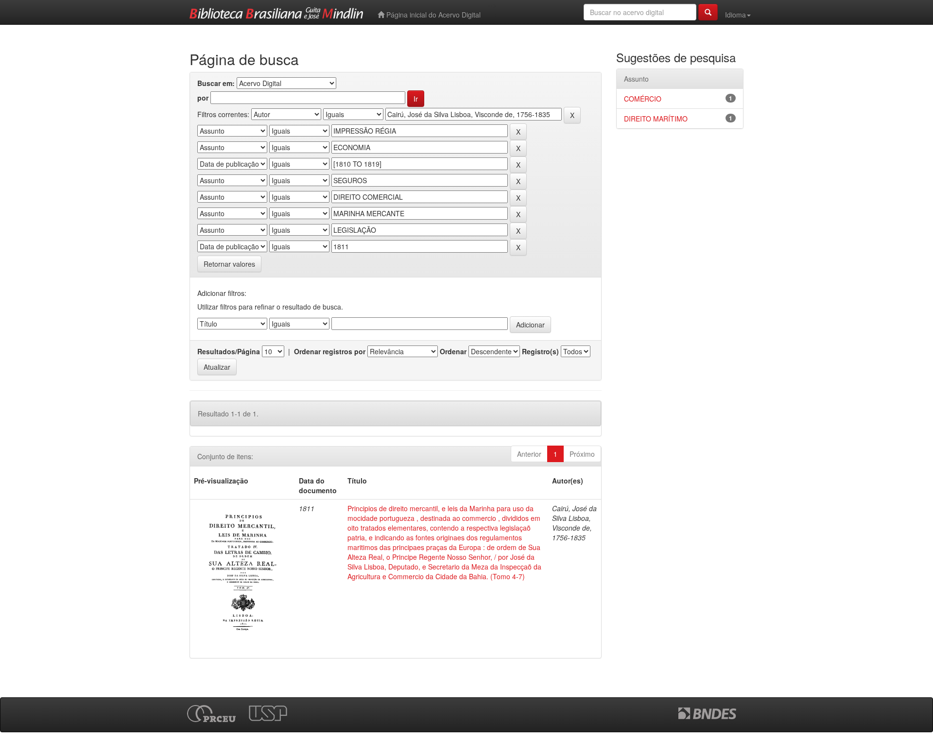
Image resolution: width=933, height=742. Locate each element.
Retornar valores (229, 264)
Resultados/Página (228, 351)
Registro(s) (540, 351)
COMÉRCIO (642, 99)
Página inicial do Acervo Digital (432, 14)
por (202, 98)
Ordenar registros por (329, 351)
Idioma (735, 14)
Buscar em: (216, 83)
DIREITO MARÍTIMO (656, 118)
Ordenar (453, 351)
